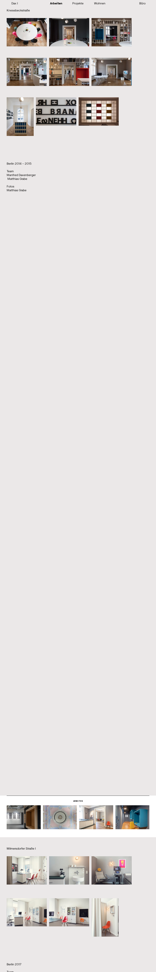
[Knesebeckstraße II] (132, 817)
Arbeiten (56, 3)
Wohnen (99, 3)
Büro (142, 3)
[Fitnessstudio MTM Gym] (24, 817)
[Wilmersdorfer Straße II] (96, 817)
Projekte (78, 3)
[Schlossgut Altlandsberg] (60, 817)
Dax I (14, 3)
